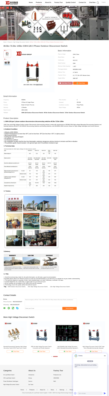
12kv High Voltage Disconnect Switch (60, 286)
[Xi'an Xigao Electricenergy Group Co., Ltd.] (11, 3)
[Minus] (105, 356)
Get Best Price (66, 83)
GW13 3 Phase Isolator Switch (65, 346)
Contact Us (82, 2)
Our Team (30, 384)
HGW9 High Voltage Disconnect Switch (91, 346)
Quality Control (71, 2)
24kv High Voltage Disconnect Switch (38, 286)
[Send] (104, 393)
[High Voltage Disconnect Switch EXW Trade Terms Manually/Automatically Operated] (41, 333)
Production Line (57, 374)
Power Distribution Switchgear (10, 381)
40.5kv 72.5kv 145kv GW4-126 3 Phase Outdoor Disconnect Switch (46, 42)
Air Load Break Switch (8, 374)
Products (39, 2)
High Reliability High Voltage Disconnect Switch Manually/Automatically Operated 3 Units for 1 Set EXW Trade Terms (15, 347)
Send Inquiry (69, 308)
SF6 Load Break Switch (9, 378)
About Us (48, 2)
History (30, 378)
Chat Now (92, 2)
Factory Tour (58, 2)
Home (31, 2)
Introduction (31, 374)
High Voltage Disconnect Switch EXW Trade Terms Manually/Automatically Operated (42, 347)
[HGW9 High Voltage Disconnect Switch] (91, 333)
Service (30, 381)
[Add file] (75, 393)
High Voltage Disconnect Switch (11, 384)
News (52, 389)
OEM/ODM (56, 378)
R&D (54, 381)
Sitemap (62, 389)
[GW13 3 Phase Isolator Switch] (65, 333)
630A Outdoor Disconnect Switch (16, 286)
